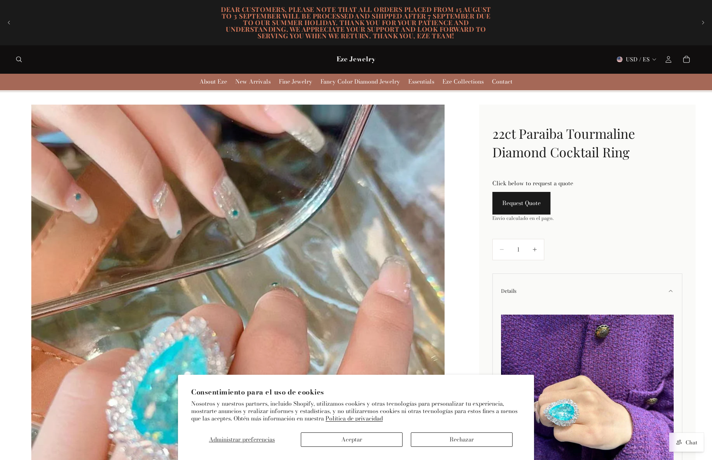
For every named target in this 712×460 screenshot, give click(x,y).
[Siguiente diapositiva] (703, 23)
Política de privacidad (354, 418)
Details (508, 290)
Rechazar (462, 439)
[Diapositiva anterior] (9, 23)
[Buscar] (19, 59)
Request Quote (521, 203)
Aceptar (351, 439)
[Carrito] (686, 59)
